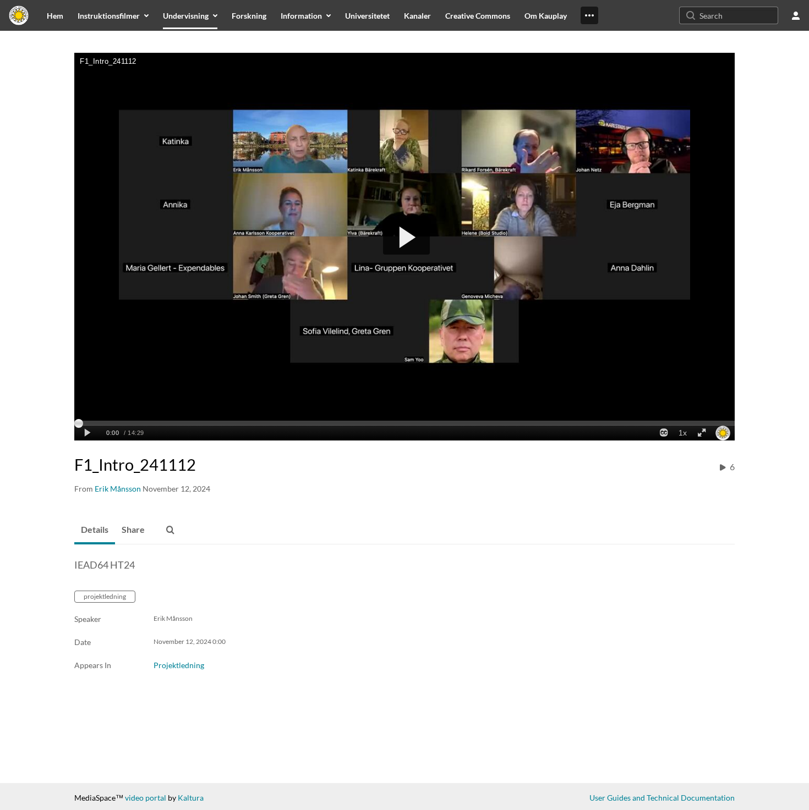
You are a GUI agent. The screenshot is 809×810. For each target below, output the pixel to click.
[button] (170, 530)
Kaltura (191, 797)
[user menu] (796, 15)
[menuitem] (55, 15)
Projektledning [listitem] (179, 665)
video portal (145, 797)
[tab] (94, 530)
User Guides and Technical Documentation (662, 797)
